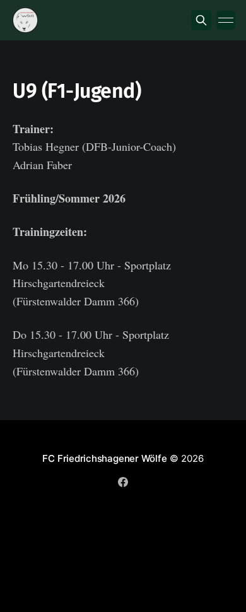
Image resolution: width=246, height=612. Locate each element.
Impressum (94, 505)
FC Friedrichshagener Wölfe (104, 458)
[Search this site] (201, 20)
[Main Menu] (225, 20)
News (47, 505)
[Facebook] (123, 482)
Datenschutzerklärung (172, 505)
